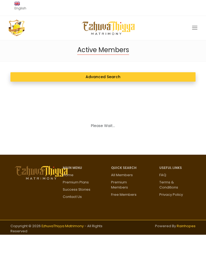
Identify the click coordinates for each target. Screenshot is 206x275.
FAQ (162, 175)
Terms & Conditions (168, 185)
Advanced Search (103, 76)
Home (68, 175)
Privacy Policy (171, 194)
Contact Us (72, 196)
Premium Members (119, 185)
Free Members (124, 194)
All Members (122, 175)
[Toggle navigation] (194, 28)
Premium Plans (76, 182)
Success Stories (76, 189)
